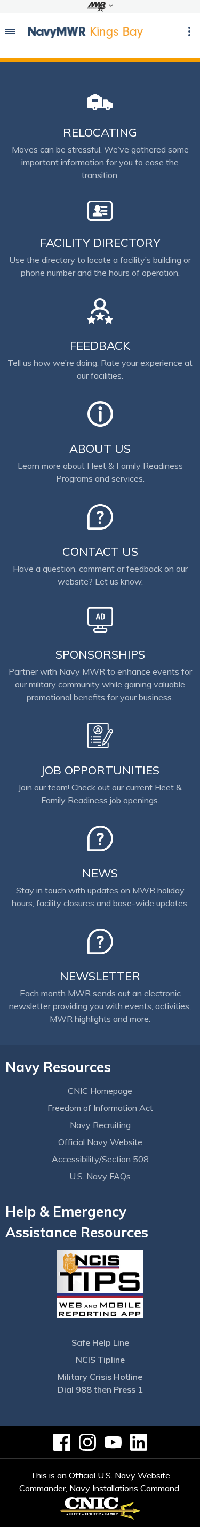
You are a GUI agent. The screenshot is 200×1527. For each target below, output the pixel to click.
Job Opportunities (100, 770)
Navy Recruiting (100, 1125)
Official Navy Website (100, 1142)
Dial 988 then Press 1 (100, 1389)
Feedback (100, 345)
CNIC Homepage (100, 1090)
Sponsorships (100, 654)
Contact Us (100, 551)
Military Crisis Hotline (100, 1376)
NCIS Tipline (100, 1359)
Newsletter (100, 976)
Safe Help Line (100, 1342)
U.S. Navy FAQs (100, 1176)
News (100, 873)
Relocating (100, 132)
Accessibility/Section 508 (100, 1159)
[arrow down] (100, 6)
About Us (100, 448)
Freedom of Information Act (100, 1107)
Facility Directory (100, 242)
